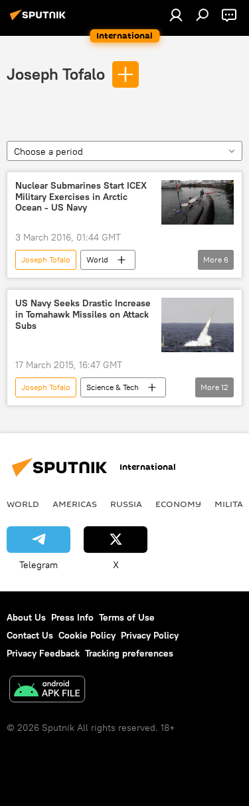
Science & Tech (112, 387)
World (97, 259)
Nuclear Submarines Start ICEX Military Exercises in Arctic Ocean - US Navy (81, 197)
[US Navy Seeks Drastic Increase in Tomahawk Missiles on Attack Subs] (197, 325)
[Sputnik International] (40, 20)
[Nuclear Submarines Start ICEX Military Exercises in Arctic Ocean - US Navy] (197, 202)
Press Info (72, 617)
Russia (126, 504)
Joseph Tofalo (56, 74)
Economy (178, 504)
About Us (26, 617)
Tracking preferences (129, 653)
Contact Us (30, 635)
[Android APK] (47, 691)
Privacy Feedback (43, 653)
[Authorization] (176, 14)
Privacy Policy (150, 635)
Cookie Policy (87, 635)
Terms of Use (127, 617)
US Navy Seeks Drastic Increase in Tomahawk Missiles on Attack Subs (83, 315)
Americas (74, 504)
